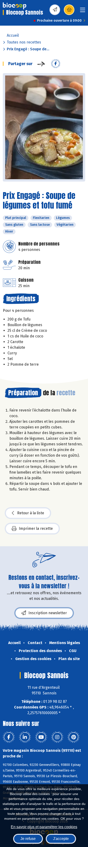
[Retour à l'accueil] (14, 5)
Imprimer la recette (36, 528)
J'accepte (61, 839)
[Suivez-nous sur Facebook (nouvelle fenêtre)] (9, 737)
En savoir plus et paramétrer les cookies (44, 827)
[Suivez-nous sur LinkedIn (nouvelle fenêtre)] (25, 737)
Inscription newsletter (47, 613)
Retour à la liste (30, 513)
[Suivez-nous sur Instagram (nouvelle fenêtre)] (57, 737)
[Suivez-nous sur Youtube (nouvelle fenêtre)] (41, 737)
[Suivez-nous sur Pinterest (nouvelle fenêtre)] (73, 737)
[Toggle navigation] (82, 11)
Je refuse (28, 839)
